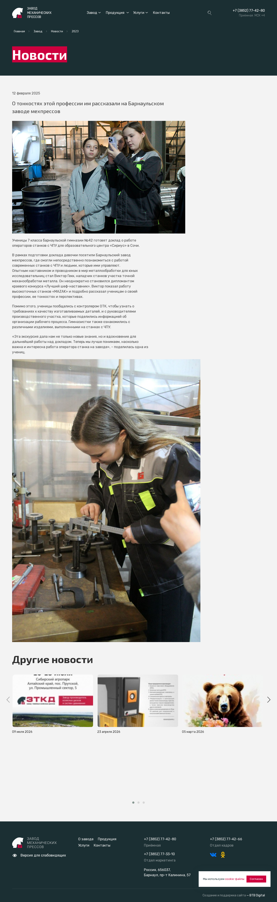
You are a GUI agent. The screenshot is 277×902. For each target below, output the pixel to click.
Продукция (115, 13)
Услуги (138, 13)
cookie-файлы (234, 879)
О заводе (85, 839)
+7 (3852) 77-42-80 (249, 10)
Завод (92, 13)
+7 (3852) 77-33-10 (159, 854)
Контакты (161, 13)
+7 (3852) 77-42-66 (226, 839)
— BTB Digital (255, 895)
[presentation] (8, 700)
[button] (133, 802)
